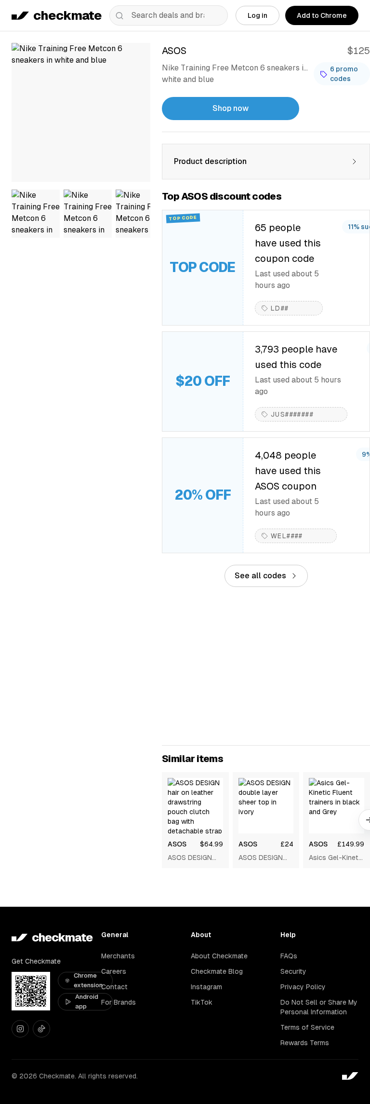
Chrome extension (88, 980)
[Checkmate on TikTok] (41, 1028)
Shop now (230, 108)
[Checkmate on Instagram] (20, 1028)
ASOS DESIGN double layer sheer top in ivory (260, 858)
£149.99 (350, 844)
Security (293, 971)
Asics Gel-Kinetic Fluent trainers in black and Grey (336, 858)
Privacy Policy (303, 987)
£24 (286, 844)
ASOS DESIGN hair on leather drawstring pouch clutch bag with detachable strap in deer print (195, 858)
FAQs (288, 956)
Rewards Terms (304, 1043)
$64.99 (211, 844)
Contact (114, 987)
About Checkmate (219, 956)
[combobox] (168, 15)
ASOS (177, 844)
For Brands (118, 1002)
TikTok (201, 1002)
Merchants (118, 956)
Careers (113, 971)
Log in (257, 15)
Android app (86, 1001)
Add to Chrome (322, 15)
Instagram (206, 987)
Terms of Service (307, 1027)
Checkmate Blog (217, 971)
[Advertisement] (266, 666)
